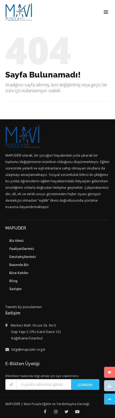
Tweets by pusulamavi (23, 306)
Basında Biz (19, 265)
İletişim (15, 289)
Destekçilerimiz (22, 257)
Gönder (85, 385)
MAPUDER (12, 404)
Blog (13, 281)
